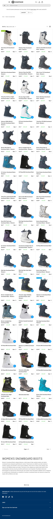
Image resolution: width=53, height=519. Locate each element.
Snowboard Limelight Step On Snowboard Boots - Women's (26, 246)
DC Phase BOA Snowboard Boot (26, 172)
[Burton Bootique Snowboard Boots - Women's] (44, 87)
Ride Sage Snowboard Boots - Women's (26, 221)
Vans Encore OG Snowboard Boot (7, 48)
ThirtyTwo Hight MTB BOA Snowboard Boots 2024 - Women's (25, 296)
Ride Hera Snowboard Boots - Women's (8, 271)
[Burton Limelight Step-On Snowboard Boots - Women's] (26, 137)
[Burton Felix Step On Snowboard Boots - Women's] (44, 260)
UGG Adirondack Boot (24, 394)
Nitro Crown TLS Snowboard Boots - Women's (43, 73)
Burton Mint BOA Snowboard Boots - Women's (26, 197)
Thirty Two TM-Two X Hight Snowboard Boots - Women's (8, 97)
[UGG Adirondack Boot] (26, 384)
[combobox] (26, 5)
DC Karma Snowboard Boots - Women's (26, 122)
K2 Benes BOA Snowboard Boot (8, 419)
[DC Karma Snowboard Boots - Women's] (26, 111)
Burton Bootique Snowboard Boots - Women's (43, 97)
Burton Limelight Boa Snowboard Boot (6, 321)
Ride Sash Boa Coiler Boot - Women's (25, 271)
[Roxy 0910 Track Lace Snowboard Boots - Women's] (9, 211)
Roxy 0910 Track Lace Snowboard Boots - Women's (8, 222)
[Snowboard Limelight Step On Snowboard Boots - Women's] (26, 236)
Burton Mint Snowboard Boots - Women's (44, 395)
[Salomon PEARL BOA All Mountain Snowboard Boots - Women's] (9, 111)
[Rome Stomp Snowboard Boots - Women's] (44, 162)
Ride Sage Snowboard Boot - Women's (43, 321)
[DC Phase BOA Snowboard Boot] (26, 162)
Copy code (30, 12)
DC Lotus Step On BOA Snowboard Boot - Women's (25, 97)
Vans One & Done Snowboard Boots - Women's (43, 197)
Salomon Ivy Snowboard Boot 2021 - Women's (43, 295)
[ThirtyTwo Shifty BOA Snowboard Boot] (26, 360)
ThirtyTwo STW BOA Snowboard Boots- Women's (44, 122)
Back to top (26, 485)
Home (3, 16)
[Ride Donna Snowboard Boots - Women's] (9, 62)
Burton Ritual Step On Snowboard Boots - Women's (43, 148)
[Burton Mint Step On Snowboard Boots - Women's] (8, 137)
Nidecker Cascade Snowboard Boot (26, 321)
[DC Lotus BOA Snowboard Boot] (44, 335)
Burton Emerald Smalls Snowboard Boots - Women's (43, 222)
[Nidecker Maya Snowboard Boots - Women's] (26, 38)
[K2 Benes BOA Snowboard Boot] (9, 409)
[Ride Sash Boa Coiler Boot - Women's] (26, 260)
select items (33, 9)
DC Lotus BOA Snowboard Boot (43, 345)
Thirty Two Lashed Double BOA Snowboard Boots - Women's (8, 197)
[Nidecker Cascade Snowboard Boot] (26, 311)
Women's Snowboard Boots (10, 16)
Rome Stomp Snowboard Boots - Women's (44, 172)
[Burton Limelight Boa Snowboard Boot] (9, 311)
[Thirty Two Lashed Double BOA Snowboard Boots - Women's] (8, 186)
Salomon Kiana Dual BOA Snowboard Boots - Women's (25, 73)
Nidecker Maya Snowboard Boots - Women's (25, 48)
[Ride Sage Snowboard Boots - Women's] (26, 211)
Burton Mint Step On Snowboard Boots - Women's (8, 148)
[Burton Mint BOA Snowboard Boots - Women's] (26, 186)
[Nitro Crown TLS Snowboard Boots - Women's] (44, 62)
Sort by (4, 26)
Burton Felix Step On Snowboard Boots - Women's (43, 271)
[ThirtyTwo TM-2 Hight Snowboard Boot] (8, 384)
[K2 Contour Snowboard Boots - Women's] (9, 162)
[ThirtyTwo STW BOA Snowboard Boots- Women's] (44, 111)
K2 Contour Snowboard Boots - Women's (8, 172)
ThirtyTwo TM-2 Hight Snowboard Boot (6, 395)
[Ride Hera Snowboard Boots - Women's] (9, 260)
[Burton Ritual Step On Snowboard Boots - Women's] (44, 137)
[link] (10, 449)
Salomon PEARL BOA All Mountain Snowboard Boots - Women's (8, 123)
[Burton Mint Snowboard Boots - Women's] (44, 384)
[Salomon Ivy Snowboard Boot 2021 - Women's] (44, 285)
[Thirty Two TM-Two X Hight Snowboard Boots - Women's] (8, 87)
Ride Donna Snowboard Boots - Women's (8, 73)
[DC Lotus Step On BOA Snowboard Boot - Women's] (26, 87)
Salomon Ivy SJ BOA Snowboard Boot (26, 346)
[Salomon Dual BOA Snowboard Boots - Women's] (44, 38)
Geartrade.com (7, 515)
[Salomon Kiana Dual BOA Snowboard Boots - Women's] (26, 62)
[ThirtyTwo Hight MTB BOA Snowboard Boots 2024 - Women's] (26, 285)
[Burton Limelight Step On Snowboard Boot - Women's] (8, 285)
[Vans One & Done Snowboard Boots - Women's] (44, 186)
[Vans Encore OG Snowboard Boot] (8, 38)
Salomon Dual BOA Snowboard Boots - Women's (43, 48)
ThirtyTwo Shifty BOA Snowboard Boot (24, 370)
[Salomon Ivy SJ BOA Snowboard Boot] (26, 335)
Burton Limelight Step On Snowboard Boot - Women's (7, 295)
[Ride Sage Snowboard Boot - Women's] (44, 311)
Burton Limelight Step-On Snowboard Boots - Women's (25, 148)
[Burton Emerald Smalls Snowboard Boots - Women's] (44, 211)
